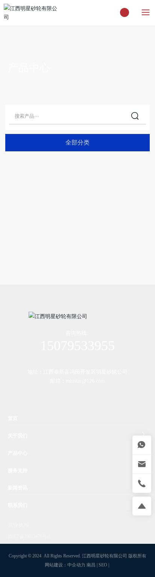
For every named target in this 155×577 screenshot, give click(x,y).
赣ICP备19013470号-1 (29, 536)
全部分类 (77, 142)
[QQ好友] (75, 395)
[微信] (60, 395)
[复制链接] (105, 395)
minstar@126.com (85, 381)
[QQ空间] (90, 395)
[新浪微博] (45, 395)
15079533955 (77, 345)
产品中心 (29, 68)
